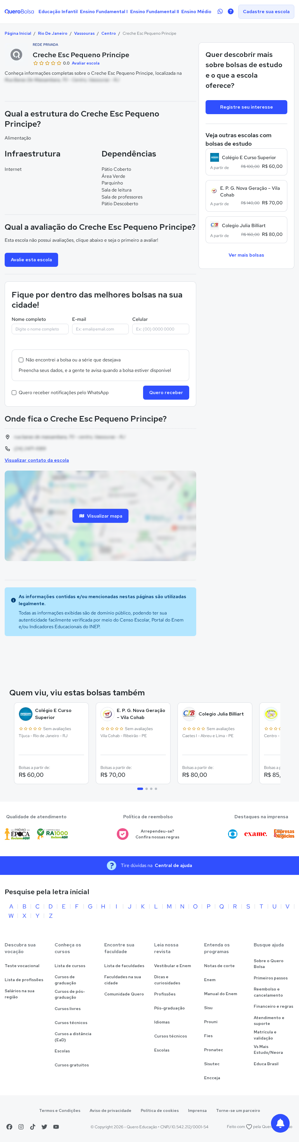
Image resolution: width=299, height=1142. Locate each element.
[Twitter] (44, 1126)
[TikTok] (32, 1126)
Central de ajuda (173, 865)
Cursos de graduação (65, 980)
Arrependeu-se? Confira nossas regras (157, 834)
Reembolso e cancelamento (268, 992)
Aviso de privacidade (110, 1110)
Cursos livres (68, 1008)
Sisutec (212, 1063)
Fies (208, 1035)
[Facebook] (9, 1126)
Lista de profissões (24, 979)
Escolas (62, 1051)
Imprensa (197, 1110)
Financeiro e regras (273, 1006)
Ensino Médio (196, 11)
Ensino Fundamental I (104, 11)
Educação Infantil (58, 11)
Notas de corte (219, 965)
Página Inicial (18, 33)
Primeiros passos (271, 978)
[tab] (140, 789)
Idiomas (162, 1022)
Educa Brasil (266, 1063)
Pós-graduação (169, 1008)
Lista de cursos (70, 965)
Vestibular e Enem (172, 965)
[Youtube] (56, 1126)
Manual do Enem (220, 993)
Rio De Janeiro (52, 33)
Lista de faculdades (124, 965)
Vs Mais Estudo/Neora (268, 1049)
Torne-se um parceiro (238, 1110)
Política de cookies (160, 1110)
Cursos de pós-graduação (70, 994)
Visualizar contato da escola (37, 460)
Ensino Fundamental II (154, 11)
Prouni (211, 1021)
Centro (108, 33)
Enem (209, 979)
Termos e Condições (59, 1110)
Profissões (164, 994)
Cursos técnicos (71, 1022)
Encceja (212, 1077)
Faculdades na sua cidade (122, 980)
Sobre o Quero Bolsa (269, 963)
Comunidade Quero (124, 994)
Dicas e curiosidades (167, 980)
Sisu (208, 1007)
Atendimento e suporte (269, 1020)
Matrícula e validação (265, 1035)
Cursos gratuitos (72, 1065)
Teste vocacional (22, 965)
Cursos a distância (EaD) (73, 1036)
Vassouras (84, 33)
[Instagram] (21, 1126)
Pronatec (213, 1049)
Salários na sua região (19, 994)
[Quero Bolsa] (19, 12)
